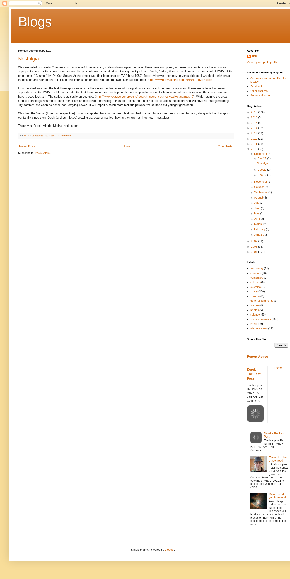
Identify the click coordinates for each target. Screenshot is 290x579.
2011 (254, 144)
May (257, 213)
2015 (254, 122)
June (257, 208)
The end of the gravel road (278, 459)
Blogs (35, 21)
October (259, 187)
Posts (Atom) (43, 153)
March (258, 224)
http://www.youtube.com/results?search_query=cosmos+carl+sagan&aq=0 (144, 96)
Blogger (169, 549)
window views (259, 328)
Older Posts (225, 146)
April (257, 218)
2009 (254, 241)
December (261, 154)
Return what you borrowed (277, 496)
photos (254, 310)
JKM (254, 56)
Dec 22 (262, 169)
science (255, 314)
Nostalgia (28, 59)
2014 (254, 128)
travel (253, 323)
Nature (254, 305)
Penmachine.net (260, 95)
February (260, 229)
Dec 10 (262, 175)
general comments (261, 300)
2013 (254, 133)
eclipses (255, 282)
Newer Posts (27, 146)
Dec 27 (262, 158)
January (259, 234)
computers (256, 277)
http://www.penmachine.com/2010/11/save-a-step (180, 79)
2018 (254, 112)
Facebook (256, 86)
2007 (254, 252)
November (261, 181)
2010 (254, 149)
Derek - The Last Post (254, 374)
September (261, 192)
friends (254, 296)
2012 (254, 138)
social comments (260, 319)
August (258, 197)
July (257, 202)
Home (126, 146)
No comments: (65, 135)
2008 (254, 246)
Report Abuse (257, 356)
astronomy (256, 268)
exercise (255, 287)
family (254, 291)
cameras (255, 273)
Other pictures (259, 91)
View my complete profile (262, 62)
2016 (254, 117)
